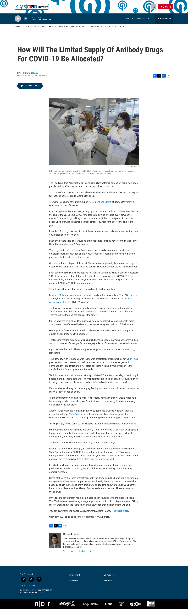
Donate (167, 6)
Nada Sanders (76, 414)
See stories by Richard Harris (78, 550)
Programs (31, 27)
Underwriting (78, 27)
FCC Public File (109, 575)
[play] (18, 18)
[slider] (29, 18)
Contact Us (118, 27)
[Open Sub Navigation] (22, 27)
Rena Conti (106, 202)
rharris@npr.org (120, 510)
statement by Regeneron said (99, 459)
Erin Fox (132, 359)
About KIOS (48, 27)
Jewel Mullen (59, 295)
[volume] (25, 19)
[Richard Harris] (55, 540)
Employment (74, 575)
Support (63, 27)
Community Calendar (99, 27)
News (17, 27)
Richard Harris (31, 73)
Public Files (107, 581)
